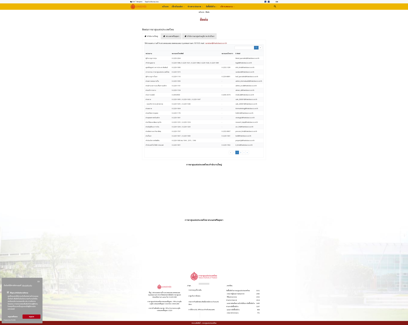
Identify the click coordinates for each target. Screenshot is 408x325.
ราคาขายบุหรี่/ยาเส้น (194, 290)
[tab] (151, 36)
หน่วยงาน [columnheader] (149, 53)
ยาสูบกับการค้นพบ (194, 296)
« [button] (230, 152)
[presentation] (151, 36)
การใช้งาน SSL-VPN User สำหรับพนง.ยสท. (201, 309)
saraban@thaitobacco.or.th (216, 43)
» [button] (247, 152)
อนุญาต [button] (31, 316)
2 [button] (240, 152)
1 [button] (237, 152)
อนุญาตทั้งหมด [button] (13, 316)
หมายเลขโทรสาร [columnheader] (227, 53)
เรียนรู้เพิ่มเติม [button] (27, 285)
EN (39, 281)
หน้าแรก (201, 12)
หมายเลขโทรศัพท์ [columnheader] (177, 53)
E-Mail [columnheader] (238, 53)
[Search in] (260, 47)
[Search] (256, 47)
